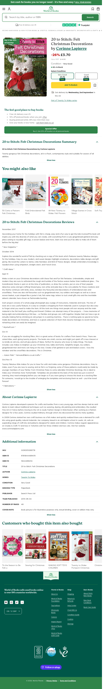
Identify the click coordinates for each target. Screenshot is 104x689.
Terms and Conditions (68, 681)
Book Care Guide (90, 607)
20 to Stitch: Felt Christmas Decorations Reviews (38, 222)
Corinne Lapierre (71, 49)
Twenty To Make (28, 477)
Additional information (19, 442)
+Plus (44, 117)
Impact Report (56, 621)
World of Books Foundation (56, 600)
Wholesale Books (55, 611)
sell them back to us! (45, 123)
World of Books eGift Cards (56, 634)
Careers (54, 617)
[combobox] (51, 17)
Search (90, 17)
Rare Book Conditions (87, 601)
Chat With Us (72, 610)
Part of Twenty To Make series (64, 100)
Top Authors (55, 605)
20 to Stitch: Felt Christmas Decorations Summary (39, 142)
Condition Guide (73, 615)
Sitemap (70, 624)
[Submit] (6, 17)
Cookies (70, 619)
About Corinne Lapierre (19, 397)
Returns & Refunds (71, 600)
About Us (54, 594)
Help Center (71, 605)
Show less (51, 160)
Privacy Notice (51, 681)
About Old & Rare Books (88, 595)
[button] (3, 9)
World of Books (38, 681)
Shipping (70, 594)
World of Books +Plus (56, 627)
